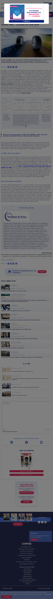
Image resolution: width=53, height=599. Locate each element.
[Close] (49, 3)
